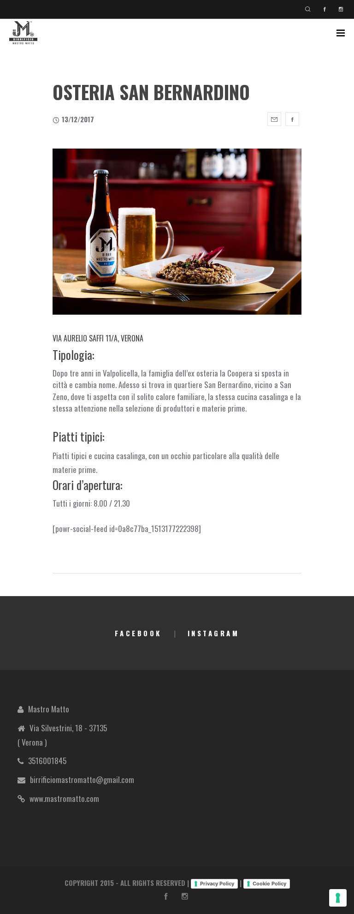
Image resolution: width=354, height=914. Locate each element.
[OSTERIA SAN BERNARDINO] (274, 119)
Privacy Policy (217, 883)
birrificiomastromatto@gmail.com (82, 779)
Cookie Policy (269, 883)
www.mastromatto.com (64, 798)
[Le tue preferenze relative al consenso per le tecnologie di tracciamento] (338, 898)
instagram (214, 633)
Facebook (138, 633)
